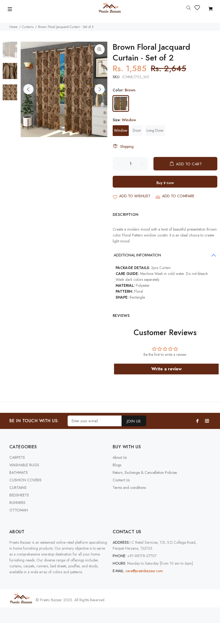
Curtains (28, 26)
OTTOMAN (18, 510)
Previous (28, 89)
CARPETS (17, 457)
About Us (120, 457)
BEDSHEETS (19, 495)
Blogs (117, 465)
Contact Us (121, 480)
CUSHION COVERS (25, 480)
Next (99, 89)
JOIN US (134, 421)
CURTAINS (18, 487)
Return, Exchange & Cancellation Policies (145, 472)
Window (120, 130)
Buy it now (165, 182)
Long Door (155, 130)
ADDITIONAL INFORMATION (137, 255)
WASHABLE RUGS (24, 465)
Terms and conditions (129, 487)
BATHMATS (18, 472)
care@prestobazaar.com (144, 571)
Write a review (166, 369)
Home (13, 26)
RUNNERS (17, 502)
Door (137, 130)
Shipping (127, 146)
